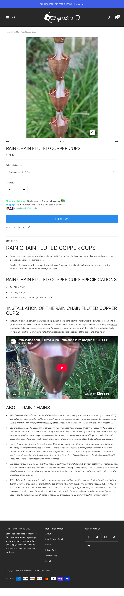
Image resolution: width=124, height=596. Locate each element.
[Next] (116, 141)
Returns (48, 544)
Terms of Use (51, 555)
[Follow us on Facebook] (89, 537)
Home (8, 32)
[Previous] (7, 141)
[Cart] (116, 17)
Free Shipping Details (54, 539)
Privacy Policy (51, 550)
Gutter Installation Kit (27, 268)
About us (49, 533)
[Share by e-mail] (29, 227)
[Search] (13, 17)
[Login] (109, 17)
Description (12, 241)
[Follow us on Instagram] (105, 537)
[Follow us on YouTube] (89, 545)
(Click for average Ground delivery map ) (45, 201)
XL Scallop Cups (63, 256)
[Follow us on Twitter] (97, 537)
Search (48, 561)
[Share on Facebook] (14, 227)
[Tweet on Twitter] (23, 227)
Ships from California (15, 201)
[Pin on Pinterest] (19, 227)
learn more (79, 4)
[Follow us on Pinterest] (114, 537)
